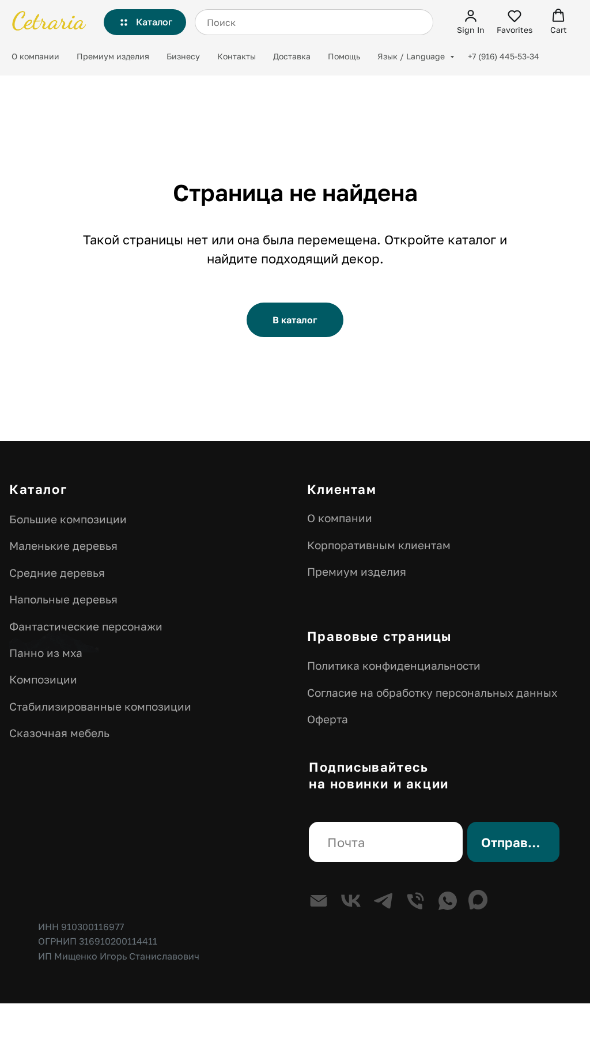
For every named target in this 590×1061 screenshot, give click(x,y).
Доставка (292, 56)
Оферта (327, 719)
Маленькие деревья (63, 545)
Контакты (236, 56)
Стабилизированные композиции (100, 706)
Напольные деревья (63, 599)
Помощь (344, 56)
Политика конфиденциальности (394, 665)
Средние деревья (57, 572)
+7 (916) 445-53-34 (503, 56)
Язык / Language (412, 56)
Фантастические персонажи (85, 626)
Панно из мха (45, 652)
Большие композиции (68, 519)
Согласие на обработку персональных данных (432, 692)
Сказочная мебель (59, 732)
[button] (471, 22)
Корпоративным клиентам (379, 545)
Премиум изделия (113, 56)
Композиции (43, 679)
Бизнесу (183, 56)
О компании (35, 56)
